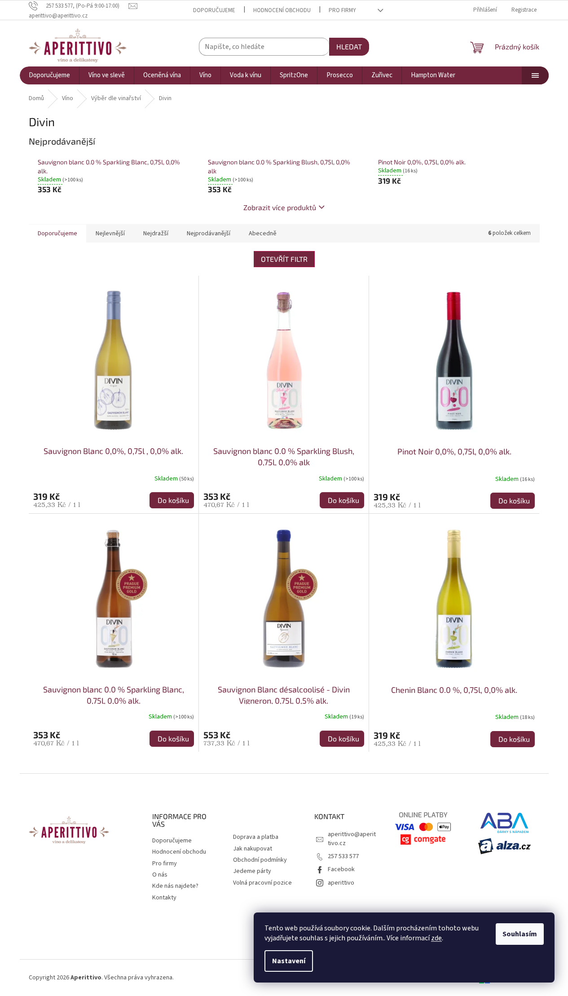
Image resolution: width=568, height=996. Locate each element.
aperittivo (341, 882)
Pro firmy (342, 10)
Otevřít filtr (284, 259)
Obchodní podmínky (260, 859)
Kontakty (164, 897)
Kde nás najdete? (175, 885)
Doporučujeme (214, 10)
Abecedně (263, 233)
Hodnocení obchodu (282, 10)
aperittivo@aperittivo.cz (352, 838)
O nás (159, 874)
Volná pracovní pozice (262, 882)
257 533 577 (343, 856)
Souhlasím (519, 934)
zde (436, 938)
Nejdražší (155, 233)
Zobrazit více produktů (279, 207)
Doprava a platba (255, 837)
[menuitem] (49, 75)
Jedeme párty (252, 871)
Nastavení (288, 961)
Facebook (341, 869)
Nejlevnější (110, 233)
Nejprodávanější (208, 233)
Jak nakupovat (252, 848)
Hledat (349, 46)
